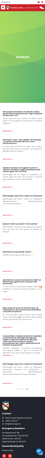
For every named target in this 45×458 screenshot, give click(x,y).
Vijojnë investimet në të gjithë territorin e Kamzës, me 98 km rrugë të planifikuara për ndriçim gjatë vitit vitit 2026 (22, 170)
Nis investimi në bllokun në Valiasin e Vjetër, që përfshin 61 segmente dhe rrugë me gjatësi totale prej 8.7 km (22, 114)
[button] (39, 452)
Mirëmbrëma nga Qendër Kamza (17, 252)
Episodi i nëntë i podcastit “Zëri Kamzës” (20, 224)
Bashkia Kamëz (16, 8)
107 (27, 389)
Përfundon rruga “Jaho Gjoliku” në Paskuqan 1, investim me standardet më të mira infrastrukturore (22, 142)
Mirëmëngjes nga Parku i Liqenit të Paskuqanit (22, 196)
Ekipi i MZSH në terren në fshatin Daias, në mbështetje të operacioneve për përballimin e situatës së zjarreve (22, 310)
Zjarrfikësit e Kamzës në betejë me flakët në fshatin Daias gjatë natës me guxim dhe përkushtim (22, 282)
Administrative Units (31, 8)
